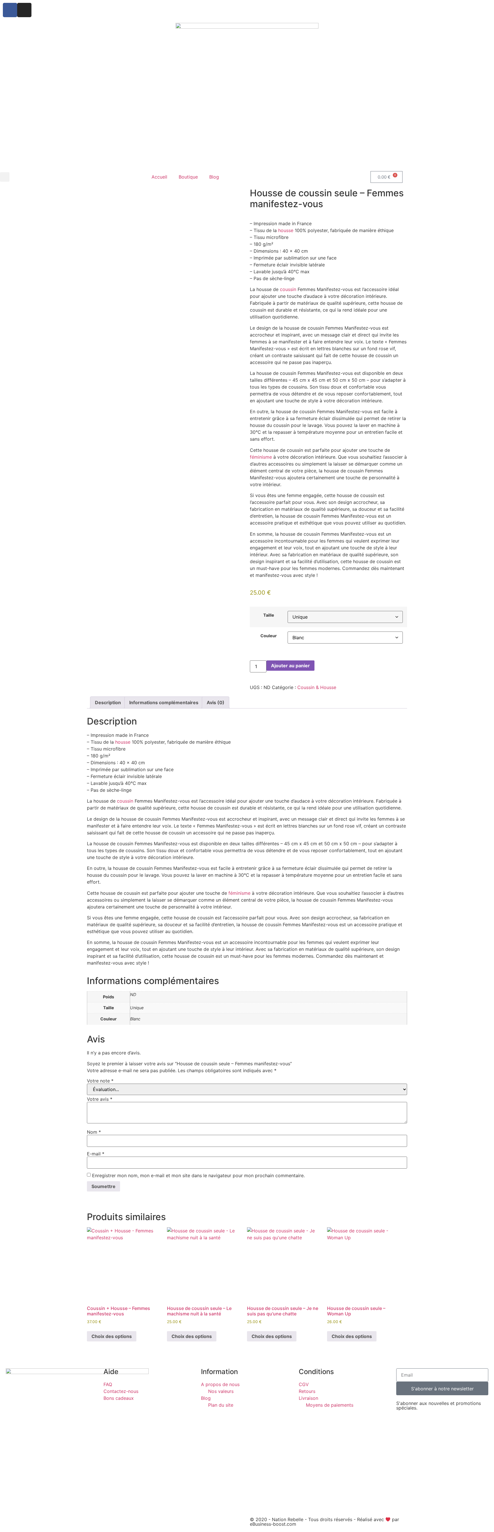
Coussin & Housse (316, 687)
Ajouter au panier (290, 665)
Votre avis (99, 1099)
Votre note (100, 1080)
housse (285, 230)
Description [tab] (108, 702)
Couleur (268, 636)
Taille (268, 615)
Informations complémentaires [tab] (163, 702)
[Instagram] (24, 10)
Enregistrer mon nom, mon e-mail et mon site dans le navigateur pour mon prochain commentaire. (198, 1175)
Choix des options (111, 1336)
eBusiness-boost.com (273, 1524)
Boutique (188, 177)
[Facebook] (10, 10)
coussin (288, 289)
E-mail (95, 1153)
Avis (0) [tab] (215, 702)
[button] (4, 177)
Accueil (159, 177)
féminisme (261, 457)
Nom (94, 1132)
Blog (214, 177)
